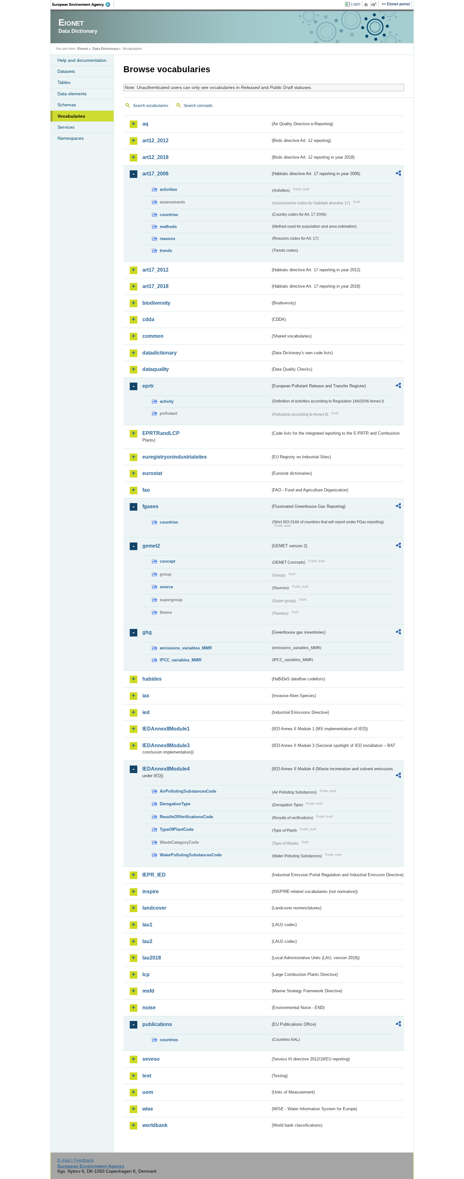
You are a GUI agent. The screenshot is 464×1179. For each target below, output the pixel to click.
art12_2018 (155, 157)
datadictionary (159, 352)
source (166, 586)
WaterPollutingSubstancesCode (191, 855)
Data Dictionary (105, 48)
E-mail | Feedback (75, 1160)
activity (167, 401)
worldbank (155, 1125)
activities (168, 189)
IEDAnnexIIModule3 (166, 745)
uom (147, 1092)
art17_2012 (155, 270)
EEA (83, 4)
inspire (150, 891)
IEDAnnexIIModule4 (166, 768)
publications (157, 1024)
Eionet (82, 48)
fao (146, 490)
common (153, 336)
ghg (147, 632)
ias (145, 695)
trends (166, 250)
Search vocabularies (150, 106)
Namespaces (70, 138)
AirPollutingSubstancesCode (188, 791)
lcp (146, 974)
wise (147, 1109)
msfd (148, 991)
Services (65, 127)
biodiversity (156, 303)
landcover (154, 908)
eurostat (152, 473)
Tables (63, 82)
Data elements (71, 93)
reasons (167, 238)
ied (146, 712)
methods (168, 226)
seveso (151, 1059)
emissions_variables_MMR (186, 648)
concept (167, 561)
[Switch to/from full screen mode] (375, 4)
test (146, 1075)
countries (169, 214)
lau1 (147, 924)
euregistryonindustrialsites (174, 457)
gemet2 (151, 545)
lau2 (147, 941)
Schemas (66, 104)
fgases (150, 506)
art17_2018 (155, 286)
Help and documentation (81, 60)
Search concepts (198, 106)
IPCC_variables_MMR (180, 660)
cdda (148, 319)
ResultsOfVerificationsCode (186, 816)
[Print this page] (367, 4)
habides (152, 679)
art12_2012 (155, 140)
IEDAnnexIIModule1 (166, 728)
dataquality (155, 369)
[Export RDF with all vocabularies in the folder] (398, 174)
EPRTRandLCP (161, 433)
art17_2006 (155, 173)
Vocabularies (71, 116)
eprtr (148, 386)
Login (355, 4)
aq (145, 123)
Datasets (66, 71)
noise (149, 1007)
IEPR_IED (154, 874)
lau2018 (151, 957)
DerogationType (175, 803)
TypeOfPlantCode (176, 829)
